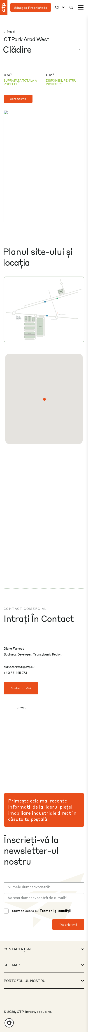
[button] (44, 399)
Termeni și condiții (55, 911)
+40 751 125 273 (15, 672)
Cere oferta (18, 98)
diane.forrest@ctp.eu (19, 667)
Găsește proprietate (30, 7)
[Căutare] (71, 7)
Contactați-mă (21, 688)
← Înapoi (9, 31)
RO (56, 7)
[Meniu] (80, 7)
